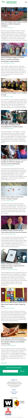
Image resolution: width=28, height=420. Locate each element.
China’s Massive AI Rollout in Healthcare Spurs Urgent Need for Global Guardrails (13, 266)
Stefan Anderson (11, 63)
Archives (14, 393)
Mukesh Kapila (10, 128)
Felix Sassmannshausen (12, 269)
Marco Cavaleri (10, 165)
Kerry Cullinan (10, 96)
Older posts (4, 363)
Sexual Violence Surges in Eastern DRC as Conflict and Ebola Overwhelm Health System (12, 59)
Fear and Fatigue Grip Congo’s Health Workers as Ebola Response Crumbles (14, 24)
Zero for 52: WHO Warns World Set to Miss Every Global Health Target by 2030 (14, 304)
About (14, 389)
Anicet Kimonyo (10, 27)
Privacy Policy (14, 392)
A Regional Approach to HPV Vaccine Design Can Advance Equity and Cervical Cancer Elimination (14, 162)
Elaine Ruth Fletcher (11, 345)
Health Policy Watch (11, 234)
